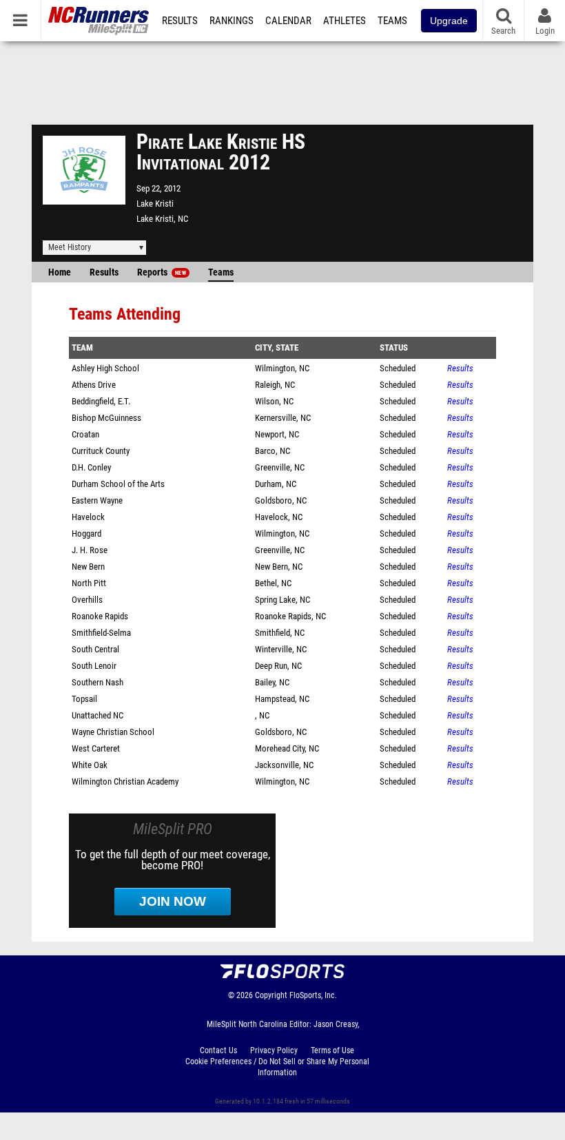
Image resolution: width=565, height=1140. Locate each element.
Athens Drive (94, 385)
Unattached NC (97, 715)
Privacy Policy (274, 1050)
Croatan (85, 434)
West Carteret (96, 748)
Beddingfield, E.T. (101, 401)
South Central (95, 649)
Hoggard (86, 533)
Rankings (231, 20)
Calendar (288, 20)
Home (59, 272)
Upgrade (449, 20)
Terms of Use (332, 1050)
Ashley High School (105, 368)
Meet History (69, 247)
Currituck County (101, 451)
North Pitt (89, 583)
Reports (161, 272)
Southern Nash (97, 682)
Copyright (271, 995)
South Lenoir (94, 666)
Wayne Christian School (113, 732)
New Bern (88, 566)
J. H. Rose (89, 550)
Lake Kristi (155, 203)
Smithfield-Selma (101, 633)
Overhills (87, 599)
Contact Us (218, 1050)
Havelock (88, 517)
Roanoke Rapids (100, 616)
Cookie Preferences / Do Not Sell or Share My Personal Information (277, 1067)
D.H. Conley (91, 467)
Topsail (84, 699)
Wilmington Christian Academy (125, 781)
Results (180, 20)
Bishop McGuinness (106, 418)
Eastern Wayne (97, 500)
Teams (392, 20)
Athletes (344, 20)
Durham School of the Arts (118, 484)
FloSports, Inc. (313, 995)
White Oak (89, 765)
